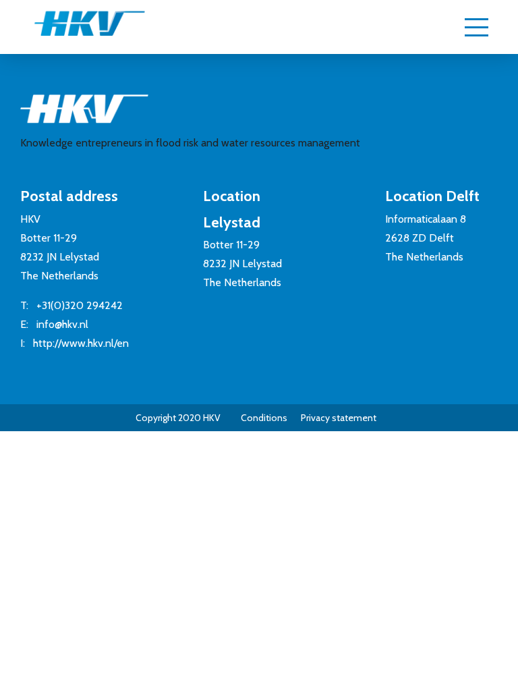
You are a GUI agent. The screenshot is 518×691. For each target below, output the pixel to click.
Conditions (264, 418)
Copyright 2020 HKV (178, 418)
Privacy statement (338, 418)
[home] (76, 29)
